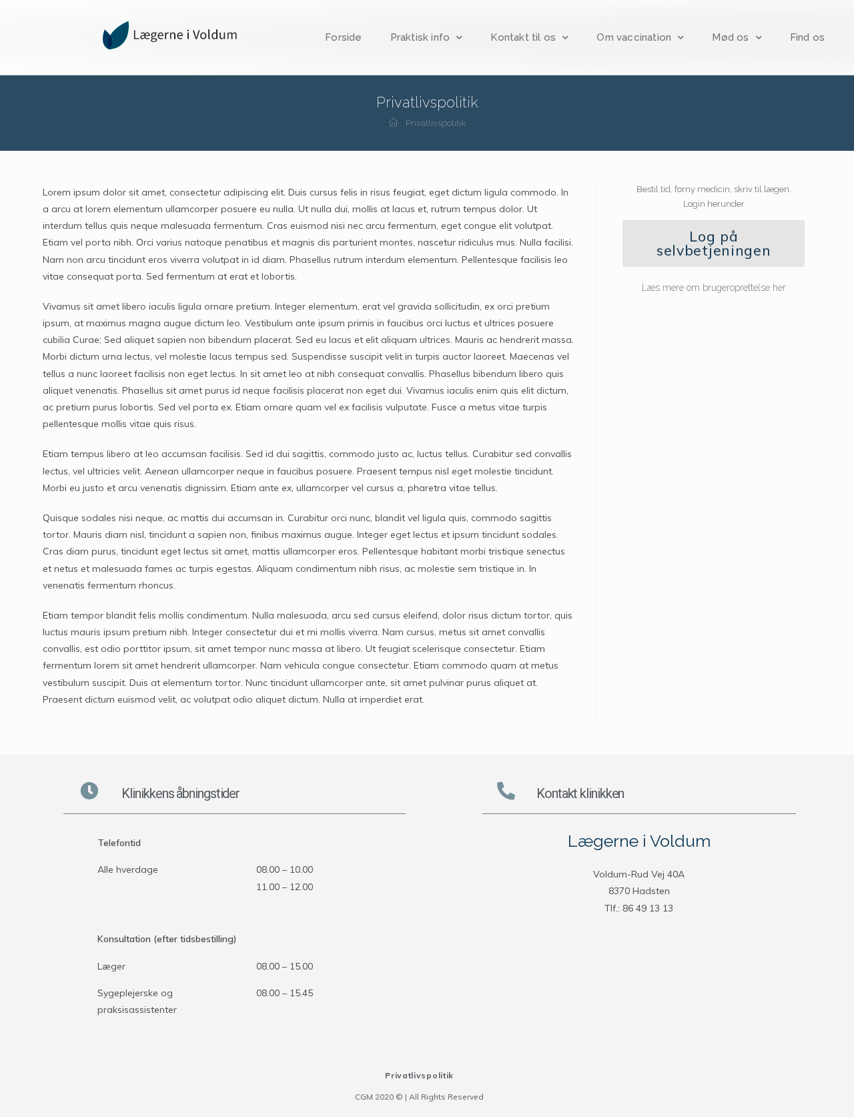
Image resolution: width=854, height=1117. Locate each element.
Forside (343, 37)
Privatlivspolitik (419, 1075)
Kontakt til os (523, 37)
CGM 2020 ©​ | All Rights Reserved (419, 1097)
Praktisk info (420, 37)
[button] (713, 243)
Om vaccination (633, 37)
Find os (807, 37)
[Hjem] (393, 123)
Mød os (730, 37)
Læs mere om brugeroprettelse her (714, 287)
